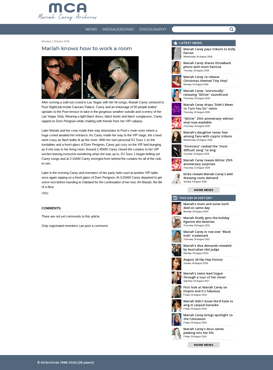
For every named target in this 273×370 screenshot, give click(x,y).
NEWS (91, 29)
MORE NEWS (203, 190)
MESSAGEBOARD (118, 29)
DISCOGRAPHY (153, 29)
